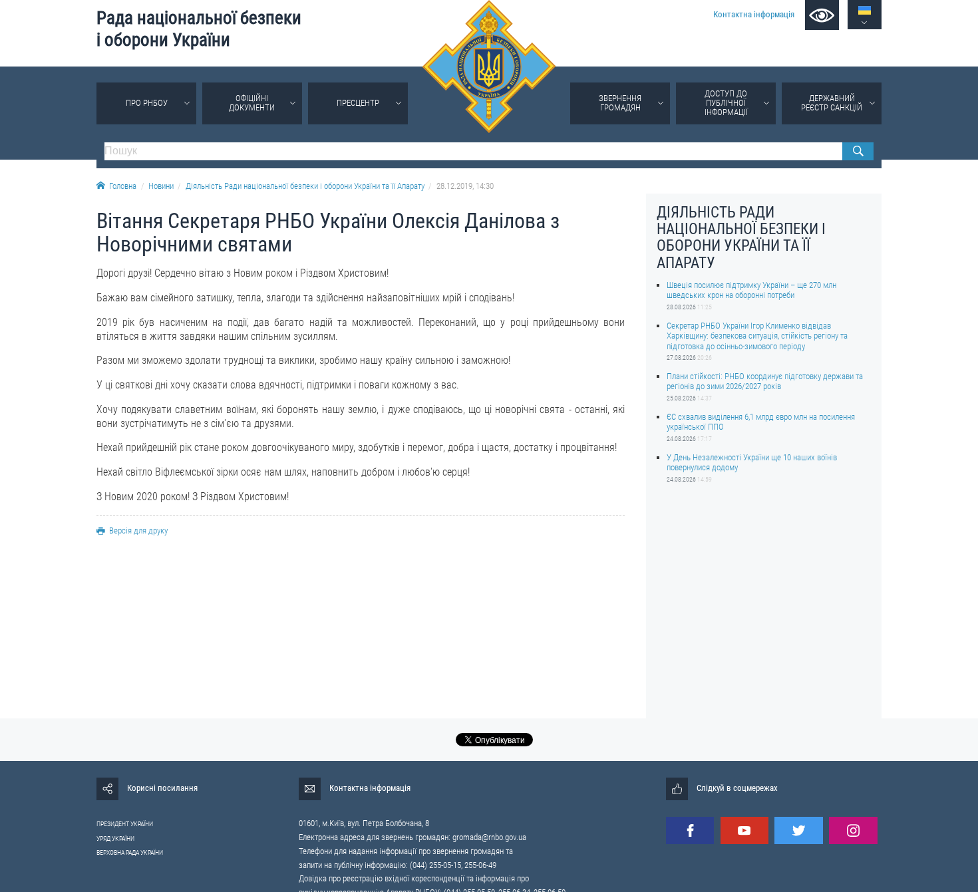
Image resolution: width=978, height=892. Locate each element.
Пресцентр (358, 103)
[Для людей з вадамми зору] (822, 15)
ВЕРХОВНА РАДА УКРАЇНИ (129, 852)
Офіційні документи (252, 102)
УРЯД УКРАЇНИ (115, 838)
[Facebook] (690, 830)
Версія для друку (138, 530)
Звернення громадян (620, 102)
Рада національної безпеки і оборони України (198, 29)
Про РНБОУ (147, 103)
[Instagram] (853, 830)
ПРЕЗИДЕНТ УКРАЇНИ (124, 823)
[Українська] (865, 10)
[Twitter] (798, 830)
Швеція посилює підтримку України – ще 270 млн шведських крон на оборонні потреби (751, 290)
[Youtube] (744, 830)
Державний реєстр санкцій (831, 102)
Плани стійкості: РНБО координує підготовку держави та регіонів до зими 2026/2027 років (765, 381)
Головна (122, 186)
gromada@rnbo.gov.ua (489, 837)
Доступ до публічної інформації (726, 102)
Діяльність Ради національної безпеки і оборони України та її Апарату (305, 186)
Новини (161, 186)
